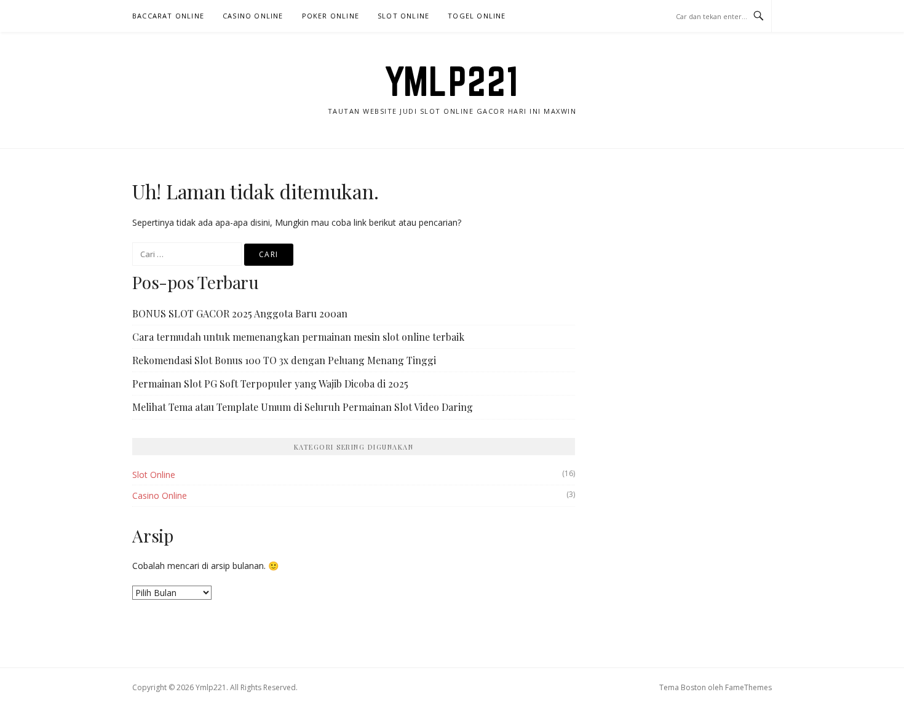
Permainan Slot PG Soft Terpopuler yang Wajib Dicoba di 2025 (270, 383)
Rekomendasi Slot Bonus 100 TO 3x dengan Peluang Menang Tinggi (284, 360)
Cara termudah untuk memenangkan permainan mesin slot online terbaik (298, 336)
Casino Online (253, 15)
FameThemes (748, 687)
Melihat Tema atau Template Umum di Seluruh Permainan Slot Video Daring (302, 406)
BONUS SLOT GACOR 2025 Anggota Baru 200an (239, 313)
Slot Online (403, 15)
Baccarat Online (168, 15)
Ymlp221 (452, 81)
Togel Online (477, 15)
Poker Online (330, 15)
